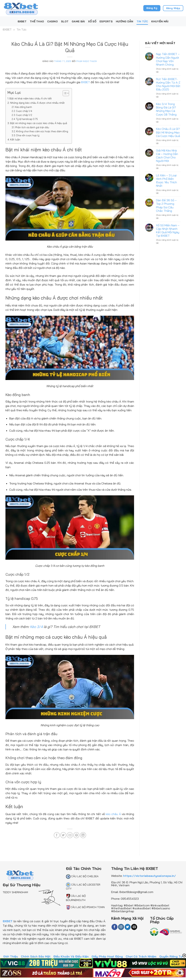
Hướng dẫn (124, 21)
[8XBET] (21, 8)
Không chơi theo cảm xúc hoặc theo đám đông (42, 131)
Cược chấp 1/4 (24, 111)
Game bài (78, 21)
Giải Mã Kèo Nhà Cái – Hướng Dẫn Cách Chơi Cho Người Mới (167, 156)
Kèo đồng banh (23, 107)
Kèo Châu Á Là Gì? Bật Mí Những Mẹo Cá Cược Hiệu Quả (168, 132)
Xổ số (92, 21)
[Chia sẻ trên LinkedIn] (83, 835)
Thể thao (37, 21)
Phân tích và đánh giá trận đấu (32, 127)
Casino (52, 21)
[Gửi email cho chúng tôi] (134, 927)
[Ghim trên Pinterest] (76, 835)
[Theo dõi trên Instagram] (121, 927)
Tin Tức (142, 21)
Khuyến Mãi (160, 21)
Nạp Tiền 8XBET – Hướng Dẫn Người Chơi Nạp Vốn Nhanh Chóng (168, 59)
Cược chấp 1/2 (24, 115)
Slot (64, 21)
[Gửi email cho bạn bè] (70, 835)
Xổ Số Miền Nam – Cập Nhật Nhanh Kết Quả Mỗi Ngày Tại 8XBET (167, 231)
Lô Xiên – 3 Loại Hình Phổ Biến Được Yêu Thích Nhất (166, 181)
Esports (106, 21)
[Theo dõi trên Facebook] (115, 927)
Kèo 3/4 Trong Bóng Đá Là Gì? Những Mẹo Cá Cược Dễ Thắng (166, 109)
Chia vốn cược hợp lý (27, 135)
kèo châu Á (113, 814)
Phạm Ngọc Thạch (86, 61)
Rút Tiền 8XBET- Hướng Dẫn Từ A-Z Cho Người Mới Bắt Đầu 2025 (168, 84)
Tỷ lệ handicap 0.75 (27, 119)
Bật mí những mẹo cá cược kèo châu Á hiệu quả (38, 123)
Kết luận (15, 139)
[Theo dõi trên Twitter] (128, 927)
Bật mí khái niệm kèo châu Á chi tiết (30, 98)
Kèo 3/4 (36, 627)
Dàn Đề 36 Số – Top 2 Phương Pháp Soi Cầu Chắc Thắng (166, 206)
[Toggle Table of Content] (64, 93)
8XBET (22, 21)
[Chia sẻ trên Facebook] (57, 835)
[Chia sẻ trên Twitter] (63, 835)
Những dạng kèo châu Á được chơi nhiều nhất (37, 102)
